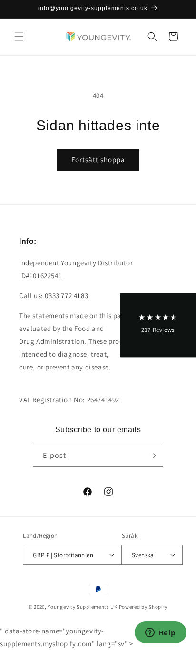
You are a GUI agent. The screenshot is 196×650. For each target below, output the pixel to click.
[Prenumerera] (152, 456)
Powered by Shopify (143, 606)
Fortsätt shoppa (98, 159)
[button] (19, 36)
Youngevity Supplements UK (83, 606)
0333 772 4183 (66, 295)
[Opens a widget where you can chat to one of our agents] (160, 633)
